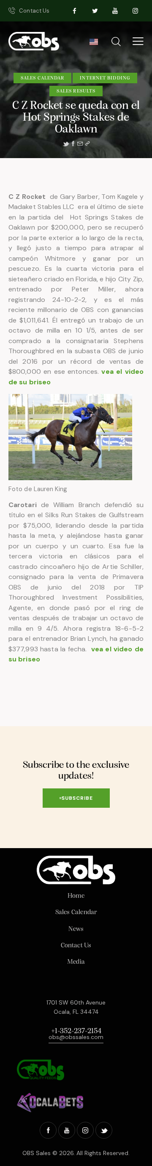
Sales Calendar (42, 78)
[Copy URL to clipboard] (87, 144)
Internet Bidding (105, 78)
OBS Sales (36, 1153)
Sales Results (76, 91)
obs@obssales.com (76, 1037)
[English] (93, 44)
